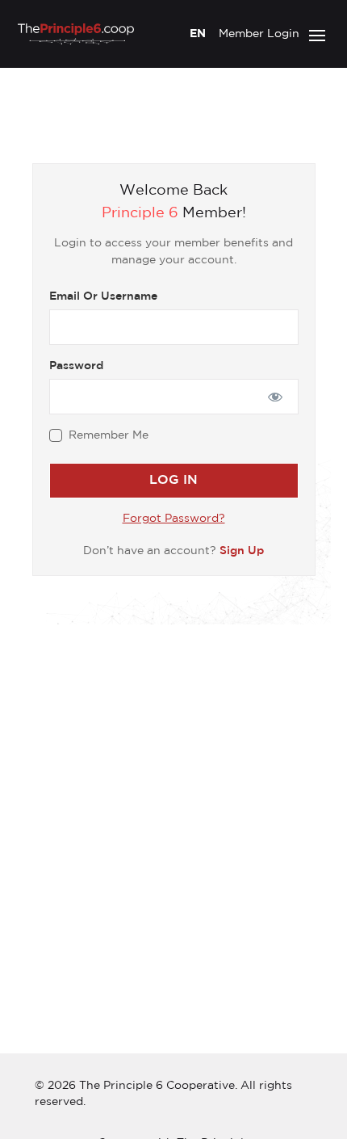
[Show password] (275, 396)
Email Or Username (103, 296)
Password (76, 366)
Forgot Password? (174, 518)
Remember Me (108, 435)
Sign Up (241, 551)
